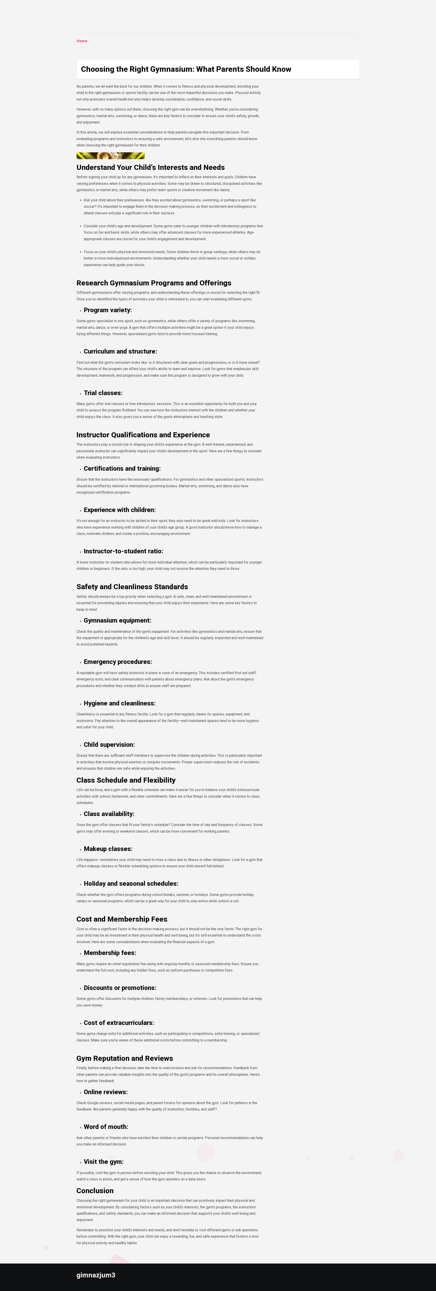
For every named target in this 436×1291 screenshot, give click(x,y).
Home (82, 41)
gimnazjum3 (96, 1275)
